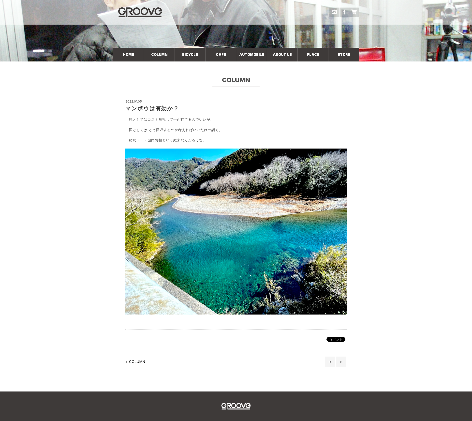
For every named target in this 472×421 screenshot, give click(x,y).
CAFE (221, 54)
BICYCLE (190, 54)
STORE (344, 54)
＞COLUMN (135, 362)
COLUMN (159, 54)
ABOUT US (282, 54)
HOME (128, 54)
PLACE (313, 54)
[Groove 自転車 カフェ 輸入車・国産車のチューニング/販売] (140, 12)
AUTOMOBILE (251, 54)
